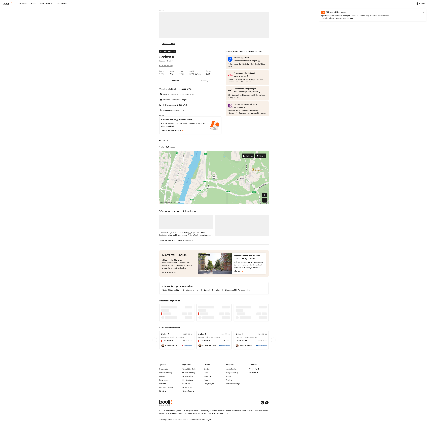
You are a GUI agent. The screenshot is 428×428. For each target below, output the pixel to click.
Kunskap (162, 376)
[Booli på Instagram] (262, 402)
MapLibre (173, 202)
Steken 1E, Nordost (167, 147)
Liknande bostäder (168, 44)
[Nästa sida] (273, 340)
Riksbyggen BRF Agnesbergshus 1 (238, 290)
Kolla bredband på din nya (247, 92)
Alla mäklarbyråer (188, 380)
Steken (217, 290)
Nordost (207, 290)
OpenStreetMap (165, 202)
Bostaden (175, 81)
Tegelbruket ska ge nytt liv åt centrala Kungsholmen (247, 257)
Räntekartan (163, 380)
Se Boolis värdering (166, 66)
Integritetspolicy (232, 373)
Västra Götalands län (170, 290)
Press (206, 373)
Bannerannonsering (166, 387)
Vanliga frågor (209, 384)
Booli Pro (162, 384)
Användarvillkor (231, 369)
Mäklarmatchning (188, 391)
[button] (214, 177)
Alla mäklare (186, 384)
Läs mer (350, 18)
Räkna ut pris (244, 76)
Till (167, 272)
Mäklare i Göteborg (188, 373)
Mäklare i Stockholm (189, 369)
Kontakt (207, 380)
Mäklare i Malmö (187, 376)
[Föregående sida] (154, 340)
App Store (252, 372)
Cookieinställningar (233, 384)
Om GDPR (230, 376)
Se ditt (245, 107)
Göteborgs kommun (191, 290)
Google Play (253, 369)
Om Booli (207, 369)
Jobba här (207, 376)
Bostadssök (163, 369)
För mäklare (163, 391)
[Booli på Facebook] (267, 402)
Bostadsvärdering (165, 373)
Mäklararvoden (187, 387)
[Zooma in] (264, 195)
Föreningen (205, 81)
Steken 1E (165, 334)
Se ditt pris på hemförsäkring (247, 61)
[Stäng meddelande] (423, 12)
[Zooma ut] (264, 200)
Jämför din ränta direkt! (171, 130)
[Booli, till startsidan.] (7, 3)
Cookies (229, 380)
